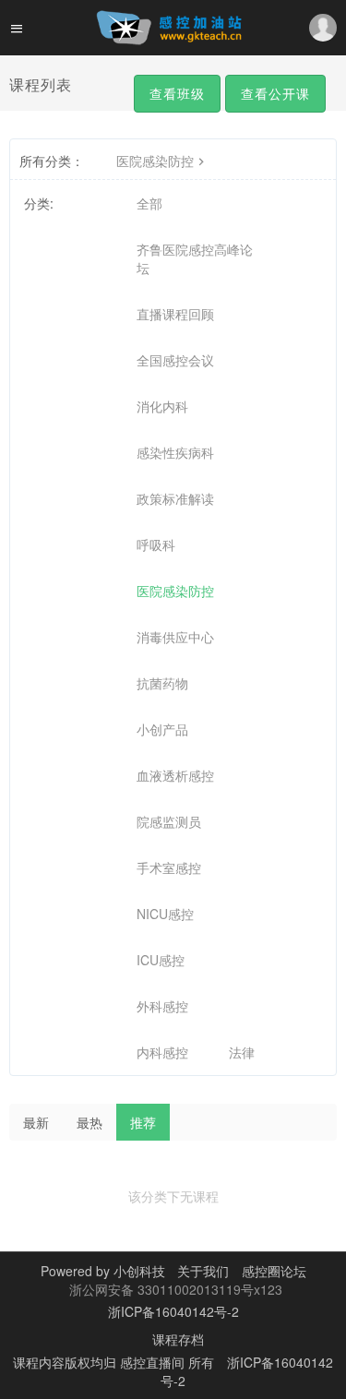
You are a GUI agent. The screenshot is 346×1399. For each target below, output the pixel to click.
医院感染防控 (155, 160)
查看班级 (177, 93)
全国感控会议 (175, 360)
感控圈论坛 (274, 1270)
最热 (89, 1122)
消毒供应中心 (175, 637)
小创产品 (162, 729)
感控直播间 (154, 1362)
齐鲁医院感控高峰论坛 (195, 258)
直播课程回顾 (175, 314)
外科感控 (162, 1006)
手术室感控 (169, 867)
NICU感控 (165, 913)
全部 (149, 203)
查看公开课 (275, 93)
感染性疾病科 (175, 452)
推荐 (143, 1122)
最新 (36, 1122)
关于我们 (201, 1270)
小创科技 (141, 1270)
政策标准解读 (175, 498)
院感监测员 (169, 821)
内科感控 (162, 1052)
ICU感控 (161, 960)
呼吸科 (156, 544)
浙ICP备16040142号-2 (173, 1311)
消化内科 (162, 406)
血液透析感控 (175, 775)
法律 (242, 1052)
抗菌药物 (162, 683)
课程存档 (178, 1339)
